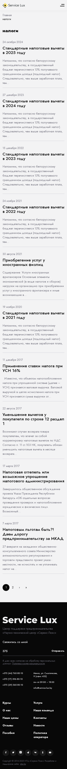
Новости (39, 725)
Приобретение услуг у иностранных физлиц (24, 262)
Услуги (38, 703)
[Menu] (62, 5)
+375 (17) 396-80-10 (13, 679)
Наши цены (10, 718)
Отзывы (8, 725)
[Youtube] (50, 752)
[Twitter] (13, 752)
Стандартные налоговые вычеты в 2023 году (33, 156)
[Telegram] (28, 752)
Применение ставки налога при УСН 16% (33, 368)
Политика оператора (41, 735)
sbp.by (23, 764)
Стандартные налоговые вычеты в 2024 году (33, 103)
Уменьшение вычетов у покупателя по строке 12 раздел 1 (33, 419)
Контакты (40, 718)
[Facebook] (6, 752)
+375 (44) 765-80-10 (13, 673)
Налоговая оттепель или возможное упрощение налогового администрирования (33, 476)
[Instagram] (20, 752)
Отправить (58, 651)
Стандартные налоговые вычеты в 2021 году (33, 315)
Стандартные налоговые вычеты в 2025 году (33, 50)
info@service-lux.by (43, 688)
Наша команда (44, 710)
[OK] (43, 752)
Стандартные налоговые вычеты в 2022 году (33, 209)
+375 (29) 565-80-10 (13, 684)
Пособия (8, 733)
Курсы (7, 703)
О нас (6, 710)
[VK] (35, 752)
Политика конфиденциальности (28, 663)
